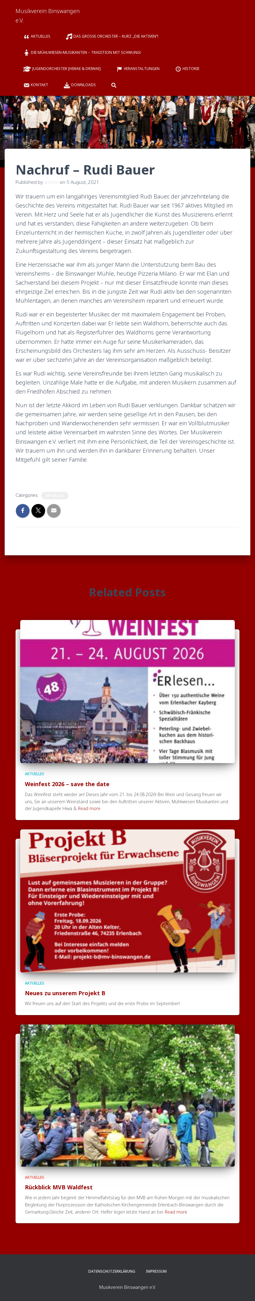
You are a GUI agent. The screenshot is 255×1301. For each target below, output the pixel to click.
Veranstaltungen (142, 68)
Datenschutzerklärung (111, 1271)
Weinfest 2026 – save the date (67, 784)
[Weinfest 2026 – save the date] (127, 691)
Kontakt (39, 84)
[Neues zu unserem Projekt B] (127, 900)
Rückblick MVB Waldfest (59, 1187)
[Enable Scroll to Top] (243, 1288)
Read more (89, 808)
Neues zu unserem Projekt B (65, 993)
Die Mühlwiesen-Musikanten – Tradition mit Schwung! (86, 52)
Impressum (156, 1271)
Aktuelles (40, 36)
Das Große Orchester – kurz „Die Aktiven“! (116, 36)
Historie (191, 68)
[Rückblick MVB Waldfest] (127, 1095)
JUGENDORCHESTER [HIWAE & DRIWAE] (66, 68)
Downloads (83, 84)
